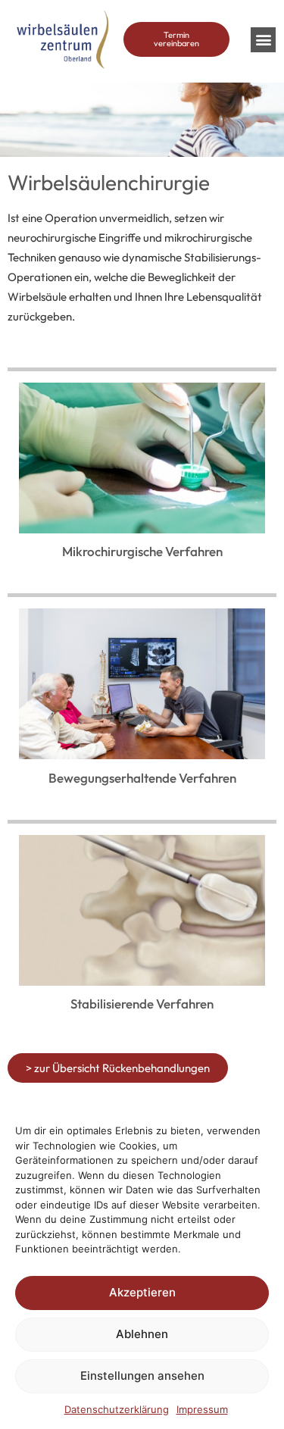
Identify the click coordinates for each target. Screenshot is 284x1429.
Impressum (202, 1409)
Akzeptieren (142, 1292)
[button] (263, 39)
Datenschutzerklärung (116, 1409)
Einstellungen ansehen (142, 1375)
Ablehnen (142, 1334)
